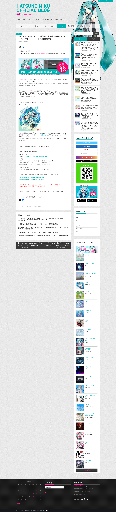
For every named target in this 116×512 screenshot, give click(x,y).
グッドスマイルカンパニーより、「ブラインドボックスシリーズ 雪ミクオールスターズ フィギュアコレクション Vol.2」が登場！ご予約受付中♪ (89, 125)
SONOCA (48, 133)
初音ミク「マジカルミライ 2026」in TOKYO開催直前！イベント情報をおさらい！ (89, 99)
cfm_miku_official (87, 157)
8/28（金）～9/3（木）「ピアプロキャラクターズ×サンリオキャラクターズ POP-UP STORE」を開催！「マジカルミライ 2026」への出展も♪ (90, 46)
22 (36, 496)
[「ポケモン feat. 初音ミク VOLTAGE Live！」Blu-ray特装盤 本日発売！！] (77, 80)
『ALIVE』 (88, 404)
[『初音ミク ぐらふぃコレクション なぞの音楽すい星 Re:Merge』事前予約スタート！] (77, 55)
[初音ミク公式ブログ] (33, 10)
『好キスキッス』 (89, 442)
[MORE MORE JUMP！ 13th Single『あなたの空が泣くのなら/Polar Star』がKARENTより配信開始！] (77, 89)
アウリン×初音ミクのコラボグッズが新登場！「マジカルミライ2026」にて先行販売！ (89, 72)
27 (29, 499)
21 (33, 496)
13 (29, 493)
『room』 (87, 254)
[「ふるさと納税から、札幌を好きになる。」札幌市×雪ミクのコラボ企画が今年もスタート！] (77, 107)
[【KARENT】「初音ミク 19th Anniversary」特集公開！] (77, 65)
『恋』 (86, 451)
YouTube (87, 150)
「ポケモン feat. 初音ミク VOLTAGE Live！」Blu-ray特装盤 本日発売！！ (89, 80)
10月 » (19, 503)
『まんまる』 (88, 376)
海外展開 (71, 26)
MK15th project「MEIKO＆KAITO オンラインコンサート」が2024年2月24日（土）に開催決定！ (30, 245)
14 (33, 493)
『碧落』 (87, 282)
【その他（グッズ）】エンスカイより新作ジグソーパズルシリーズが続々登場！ (89, 115)
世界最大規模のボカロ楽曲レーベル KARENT (85, 488)
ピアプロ (80, 26)
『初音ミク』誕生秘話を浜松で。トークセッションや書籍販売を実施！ (38, 224)
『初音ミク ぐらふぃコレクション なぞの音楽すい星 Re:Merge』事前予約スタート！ (89, 56)
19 (25, 496)
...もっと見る (87, 470)
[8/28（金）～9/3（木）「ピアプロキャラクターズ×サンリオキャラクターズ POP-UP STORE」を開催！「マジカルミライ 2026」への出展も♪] (77, 44)
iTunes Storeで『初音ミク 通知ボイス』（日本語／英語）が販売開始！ (38, 232)
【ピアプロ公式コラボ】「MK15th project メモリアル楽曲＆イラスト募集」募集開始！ (57, 245)
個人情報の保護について (80, 494)
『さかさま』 (88, 320)
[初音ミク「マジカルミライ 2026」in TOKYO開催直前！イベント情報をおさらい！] (77, 99)
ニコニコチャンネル (87, 153)
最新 (80, 39)
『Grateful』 (88, 329)
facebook (87, 146)
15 (36, 493)
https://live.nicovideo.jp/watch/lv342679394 (35, 156)
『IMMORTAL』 (89, 461)
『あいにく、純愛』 (90, 263)
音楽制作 (40, 206)
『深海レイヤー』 (89, 357)
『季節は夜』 (88, 367)
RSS (47, 492)
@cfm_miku (87, 142)
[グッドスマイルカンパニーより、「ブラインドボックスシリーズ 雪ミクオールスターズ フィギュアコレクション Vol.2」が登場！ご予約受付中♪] (77, 123)
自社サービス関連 (33, 206)
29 (36, 499)
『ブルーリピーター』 (90, 385)
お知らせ (61, 26)
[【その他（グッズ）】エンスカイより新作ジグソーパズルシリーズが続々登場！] (77, 115)
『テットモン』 (89, 432)
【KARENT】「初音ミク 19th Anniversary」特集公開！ (89, 64)
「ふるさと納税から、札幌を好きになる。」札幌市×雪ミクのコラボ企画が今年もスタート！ (89, 107)
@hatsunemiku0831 (87, 160)
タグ (93, 39)
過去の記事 (79, 228)
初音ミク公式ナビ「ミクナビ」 (87, 185)
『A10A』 (87, 291)
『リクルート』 (89, 423)
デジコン (52, 26)
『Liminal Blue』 (89, 310)
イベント (29, 26)
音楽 (36, 26)
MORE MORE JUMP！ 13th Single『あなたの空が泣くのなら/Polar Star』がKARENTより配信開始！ (90, 90)
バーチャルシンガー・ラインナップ (82, 491)
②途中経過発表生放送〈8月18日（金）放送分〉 (33, 179)
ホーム (20, 26)
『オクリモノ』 (89, 301)
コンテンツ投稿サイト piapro (81, 486)
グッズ (44, 26)
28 (33, 499)
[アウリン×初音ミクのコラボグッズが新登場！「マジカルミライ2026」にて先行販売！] (77, 72)
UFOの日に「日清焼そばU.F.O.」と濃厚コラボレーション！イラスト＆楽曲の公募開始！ (43, 235)
